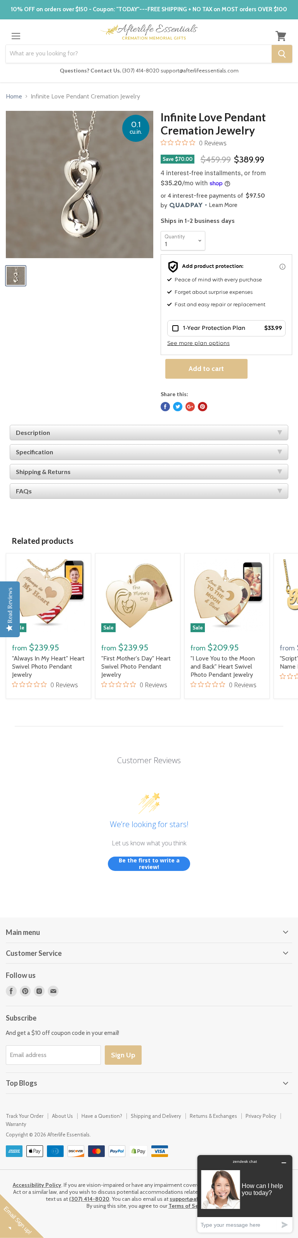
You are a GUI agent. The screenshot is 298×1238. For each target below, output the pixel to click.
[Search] (282, 54)
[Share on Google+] (190, 406)
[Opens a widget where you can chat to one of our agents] (244, 1193)
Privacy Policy (261, 1116)
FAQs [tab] (24, 491)
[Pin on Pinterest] (202, 406)
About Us (62, 1116)
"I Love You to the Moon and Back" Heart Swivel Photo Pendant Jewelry (223, 666)
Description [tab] (33, 432)
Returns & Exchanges (213, 1116)
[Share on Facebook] (165, 406)
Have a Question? (101, 1116)
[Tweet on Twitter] (177, 406)
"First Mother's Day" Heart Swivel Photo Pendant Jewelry (136, 666)
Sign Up (123, 1055)
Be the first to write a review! (149, 864)
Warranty (16, 1124)
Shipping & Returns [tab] (43, 471)
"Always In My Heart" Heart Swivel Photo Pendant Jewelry (48, 666)
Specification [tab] (34, 451)
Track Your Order (24, 1116)
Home (14, 96)
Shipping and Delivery (156, 1116)
